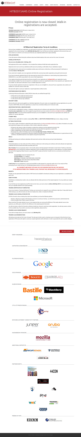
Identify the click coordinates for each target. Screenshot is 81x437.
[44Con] (54, 371)
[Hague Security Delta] (43, 251)
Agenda (36, 4)
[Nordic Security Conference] (32, 388)
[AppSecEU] (32, 371)
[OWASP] (53, 419)
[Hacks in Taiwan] (53, 388)
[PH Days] (43, 395)
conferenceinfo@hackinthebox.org (59, 111)
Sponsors (62, 4)
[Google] (43, 264)
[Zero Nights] (43, 409)
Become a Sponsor (67, 231)
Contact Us (76, 4)
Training (21, 4)
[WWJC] (32, 402)
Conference (29, 4)
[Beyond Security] (43, 311)
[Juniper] (32, 325)
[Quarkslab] (54, 277)
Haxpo (41, 4)
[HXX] (32, 419)
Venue (46, 4)
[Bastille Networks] (32, 289)
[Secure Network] (32, 350)
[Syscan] (43, 381)
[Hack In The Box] (43, 239)
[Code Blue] (43, 357)
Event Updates (54, 4)
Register (69, 4)
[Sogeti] (32, 277)
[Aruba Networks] (54, 325)
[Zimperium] (54, 350)
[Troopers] (53, 402)
